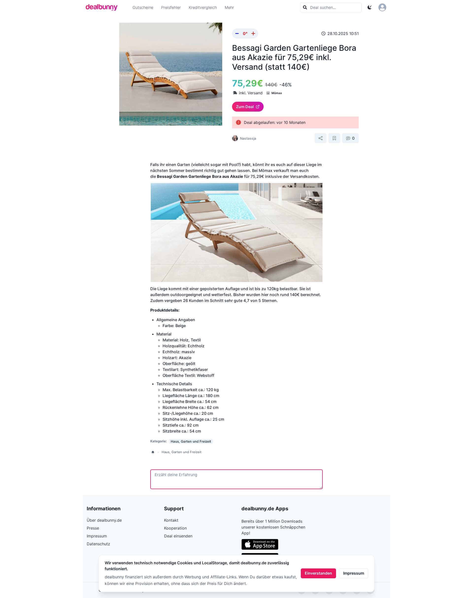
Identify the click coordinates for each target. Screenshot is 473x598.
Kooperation (175, 528)
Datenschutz (98, 543)
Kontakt (171, 520)
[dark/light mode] (369, 7)
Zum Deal (245, 106)
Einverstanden (318, 573)
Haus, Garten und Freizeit (182, 452)
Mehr (229, 7)
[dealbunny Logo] (103, 7)
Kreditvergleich (203, 7)
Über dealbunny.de (104, 520)
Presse (93, 528)
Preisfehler (171, 7)
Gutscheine (143, 7)
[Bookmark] (334, 138)
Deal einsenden (178, 535)
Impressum (353, 573)
